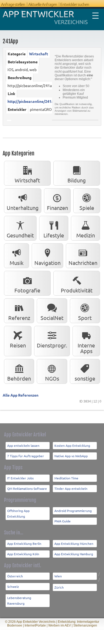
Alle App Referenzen (20, 395)
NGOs (52, 378)
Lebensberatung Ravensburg (19, 600)
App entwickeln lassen (23, 445)
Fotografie (27, 290)
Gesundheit (20, 235)
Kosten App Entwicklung (72, 445)
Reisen (18, 345)
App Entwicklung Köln (23, 554)
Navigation (47, 262)
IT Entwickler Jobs (20, 478)
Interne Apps (86, 348)
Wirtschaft (38, 53)
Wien (58, 576)
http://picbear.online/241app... (33, 101)
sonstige (85, 378)
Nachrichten (83, 262)
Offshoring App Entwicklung (18, 513)
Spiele (86, 207)
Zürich (59, 587)
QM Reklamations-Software (27, 488)
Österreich (15, 576)
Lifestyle (53, 235)
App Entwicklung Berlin (24, 543)
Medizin (85, 235)
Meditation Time (66, 478)
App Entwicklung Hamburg (73, 554)
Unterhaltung (23, 207)
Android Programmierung (73, 510)
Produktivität (77, 290)
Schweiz (13, 586)
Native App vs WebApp (71, 456)
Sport (85, 317)
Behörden (19, 378)
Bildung (76, 180)
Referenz (19, 317)
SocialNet (52, 317)
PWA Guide (62, 521)
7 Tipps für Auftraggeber (25, 456)
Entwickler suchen (74, 4)
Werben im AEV (59, 625)
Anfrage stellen (13, 4)
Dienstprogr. (52, 345)
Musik (16, 262)
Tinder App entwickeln (70, 488)
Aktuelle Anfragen (42, 4)
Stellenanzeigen (85, 625)
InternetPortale (35, 625)
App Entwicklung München (73, 543)
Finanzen (57, 207)
